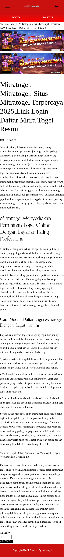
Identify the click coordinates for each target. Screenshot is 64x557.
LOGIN (16, 17)
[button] (6, 541)
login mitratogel (8, 418)
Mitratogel (39, 147)
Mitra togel (55, 253)
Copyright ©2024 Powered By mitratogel (32, 550)
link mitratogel (30, 469)
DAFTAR (48, 17)
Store (3, 24)
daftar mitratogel (51, 339)
